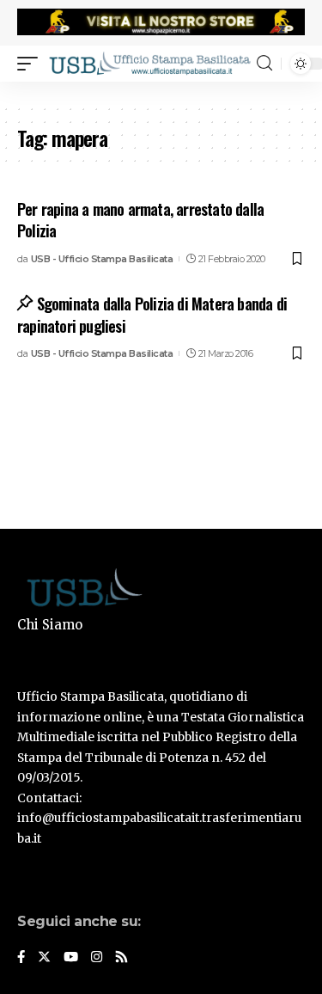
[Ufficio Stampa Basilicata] (149, 62)
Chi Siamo (49, 625)
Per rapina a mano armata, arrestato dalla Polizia (140, 220)
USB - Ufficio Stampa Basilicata (102, 259)
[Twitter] (44, 958)
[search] (264, 63)
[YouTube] (71, 958)
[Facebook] (21, 958)
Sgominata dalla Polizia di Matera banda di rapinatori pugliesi (152, 314)
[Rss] (121, 958)
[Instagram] (96, 958)
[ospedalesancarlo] (161, 93)
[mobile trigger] (31, 62)
